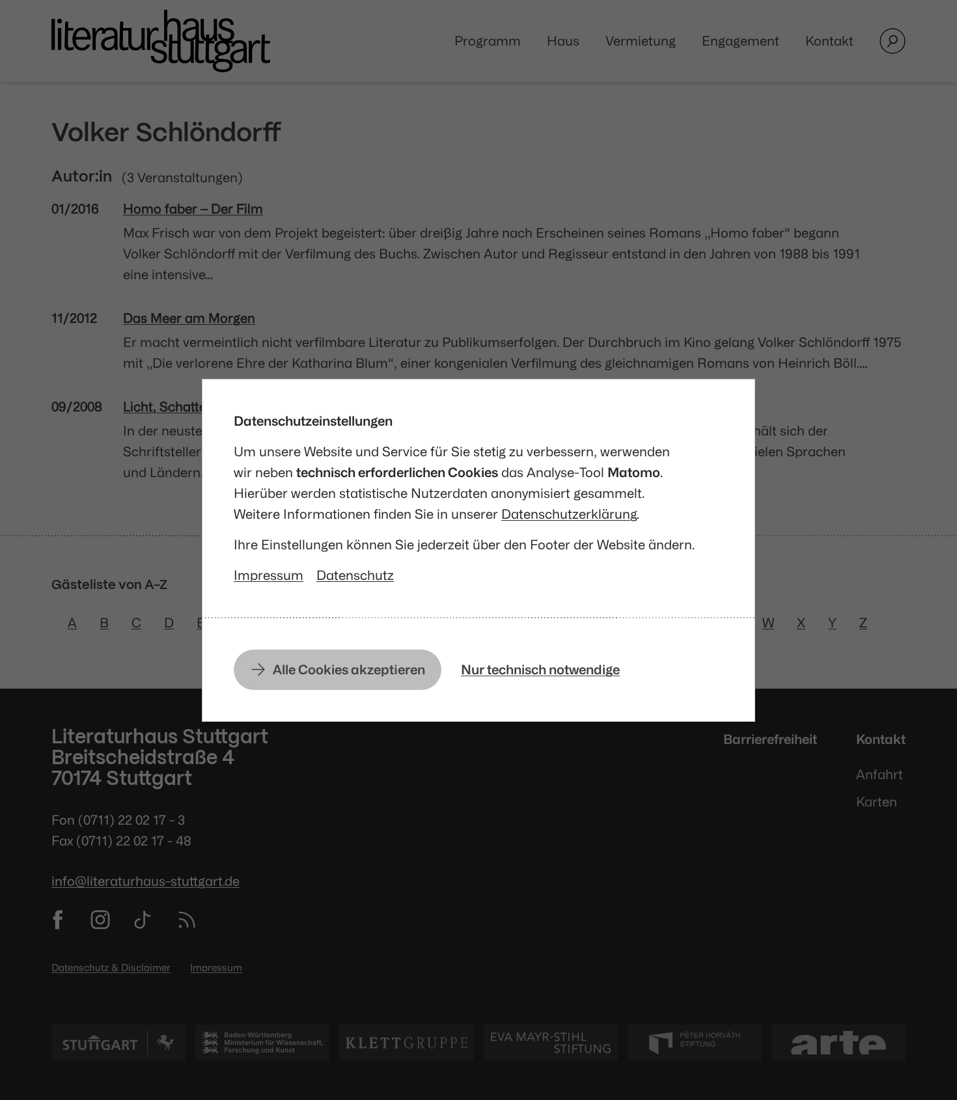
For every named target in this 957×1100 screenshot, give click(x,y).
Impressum (268, 575)
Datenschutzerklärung (569, 513)
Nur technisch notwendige (540, 669)
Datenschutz (355, 575)
